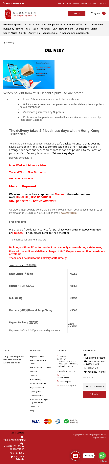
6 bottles (95, 229)
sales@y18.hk (71, 385)
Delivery (33, 375)
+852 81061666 (18, 3)
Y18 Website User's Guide (40, 367)
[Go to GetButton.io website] (102, 461)
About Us (34, 371)
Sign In (95, 3)
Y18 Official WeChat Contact (38, 362)
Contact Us (34, 406)
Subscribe (94, 394)
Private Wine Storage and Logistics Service (40, 401)
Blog (32, 410)
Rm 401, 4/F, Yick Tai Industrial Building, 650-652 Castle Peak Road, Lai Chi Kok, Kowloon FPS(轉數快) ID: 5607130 (67, 365)
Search (77, 13)
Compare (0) (63, 3)
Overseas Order (36, 395)
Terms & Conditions (38, 383)
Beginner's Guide (37, 356)
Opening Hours (36, 391)
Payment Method (37, 387)
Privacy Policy (35, 379)
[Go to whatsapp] (102, 455)
